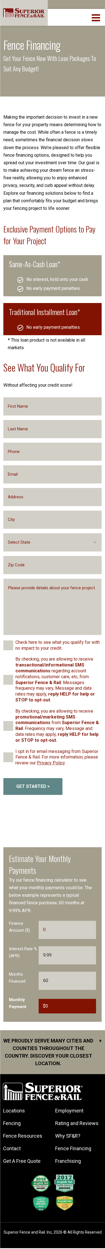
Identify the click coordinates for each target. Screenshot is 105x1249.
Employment (69, 1111)
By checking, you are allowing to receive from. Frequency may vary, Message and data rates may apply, (57, 725)
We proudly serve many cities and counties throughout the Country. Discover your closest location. (52, 1052)
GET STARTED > (33, 786)
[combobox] (52, 542)
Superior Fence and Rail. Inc (28, 1232)
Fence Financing (73, 1148)
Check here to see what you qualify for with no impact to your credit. (57, 645)
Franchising (68, 1161)
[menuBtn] (96, 17)
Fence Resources (22, 1136)
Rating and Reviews (77, 1123)
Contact (12, 1148)
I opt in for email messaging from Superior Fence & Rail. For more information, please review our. (56, 757)
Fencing (12, 1123)
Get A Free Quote (22, 1161)
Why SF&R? (67, 1136)
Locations (14, 1111)
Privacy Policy (51, 763)
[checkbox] (8, 645)
